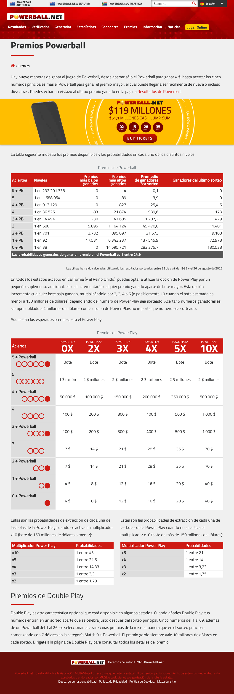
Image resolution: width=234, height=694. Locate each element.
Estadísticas (86, 26)
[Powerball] (13, 65)
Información (152, 26)
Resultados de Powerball (159, 91)
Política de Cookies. (142, 681)
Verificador (40, 26)
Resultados (17, 26)
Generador (63, 26)
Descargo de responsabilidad (77, 681)
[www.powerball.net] (35, 16)
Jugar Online (197, 27)
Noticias (174, 26)
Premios (130, 26)
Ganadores (110, 26)
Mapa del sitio (166, 681)
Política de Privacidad (113, 681)
